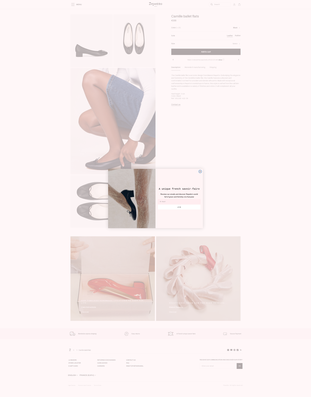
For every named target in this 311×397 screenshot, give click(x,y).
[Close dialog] (200, 171)
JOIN (179, 207)
